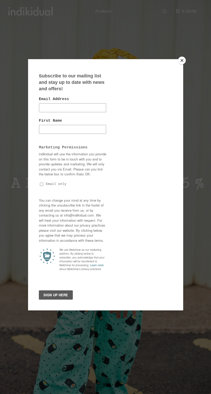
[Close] (182, 60)
